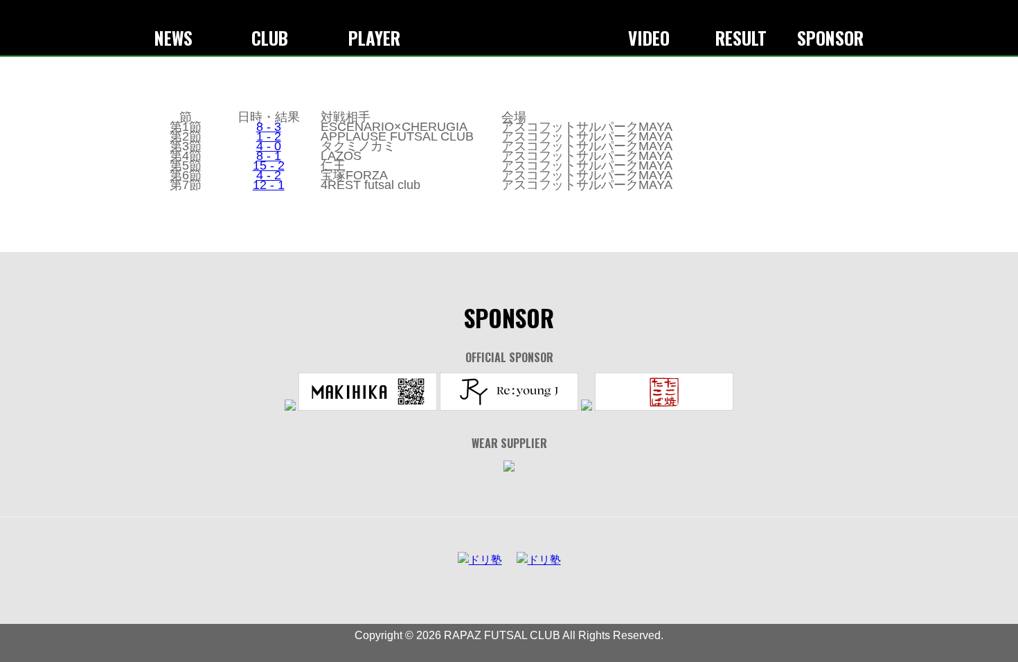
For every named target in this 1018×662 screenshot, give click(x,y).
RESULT (741, 38)
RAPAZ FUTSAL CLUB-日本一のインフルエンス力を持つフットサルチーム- (509, 27)
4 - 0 (268, 146)
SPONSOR (830, 38)
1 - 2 (268, 136)
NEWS (173, 38)
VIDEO (649, 38)
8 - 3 (268, 127)
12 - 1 (269, 185)
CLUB (269, 38)
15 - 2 (269, 165)
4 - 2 (268, 175)
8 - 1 (268, 156)
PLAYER (374, 38)
